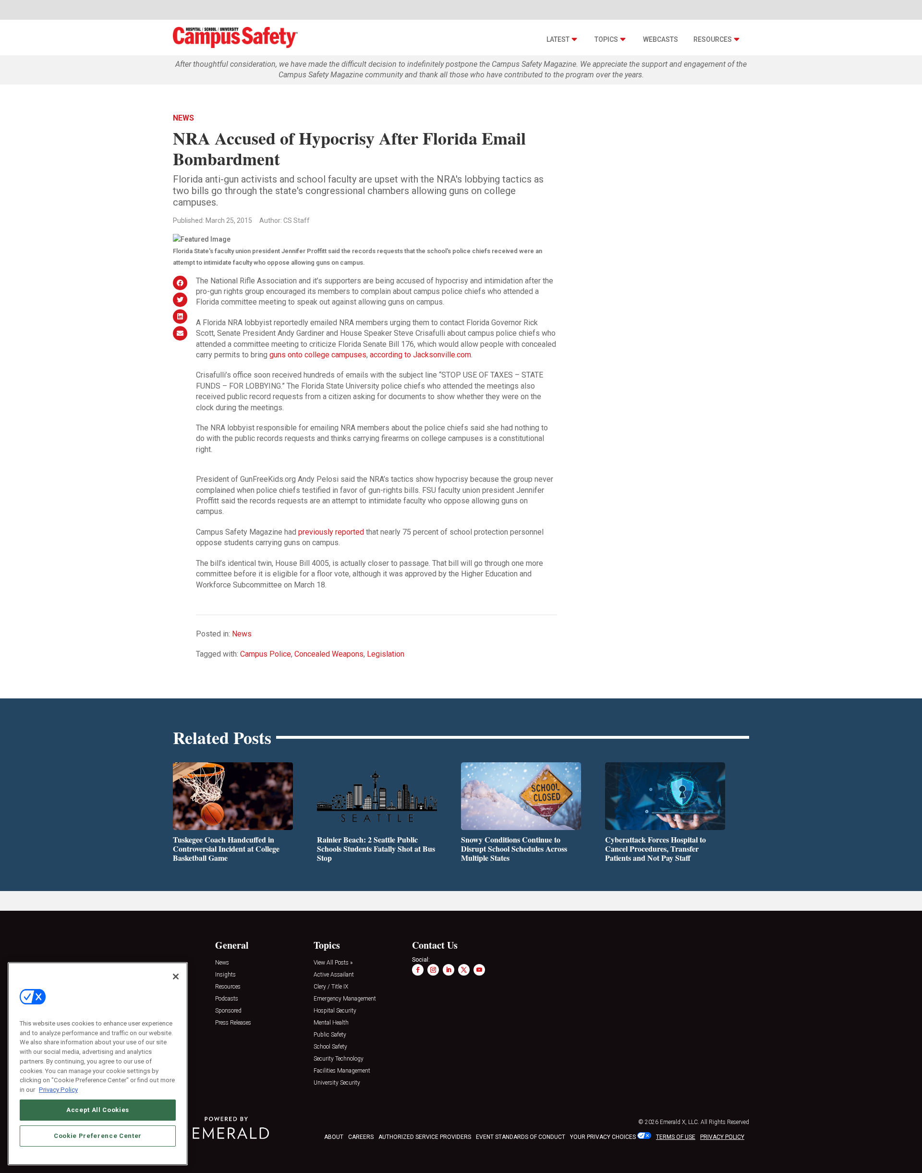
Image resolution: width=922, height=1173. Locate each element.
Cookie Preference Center (98, 1135)
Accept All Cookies (97, 1109)
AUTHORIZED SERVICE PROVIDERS (424, 1137)
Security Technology (339, 1059)
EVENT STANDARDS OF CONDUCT (520, 1137)
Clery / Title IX (331, 987)
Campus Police (265, 654)
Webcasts (660, 39)
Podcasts (226, 999)
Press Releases (233, 1023)
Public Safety (330, 1035)
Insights (225, 975)
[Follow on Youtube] (479, 970)
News (183, 117)
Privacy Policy (58, 1089)
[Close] (175, 976)
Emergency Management (345, 999)
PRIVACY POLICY (722, 1137)
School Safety (330, 1047)
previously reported (331, 532)
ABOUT (333, 1137)
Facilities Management (342, 1071)
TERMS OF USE (675, 1137)
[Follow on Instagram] (433, 970)
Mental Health (331, 1023)
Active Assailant (334, 975)
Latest (558, 39)
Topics (606, 39)
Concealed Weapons (329, 654)
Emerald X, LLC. (679, 1122)
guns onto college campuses (317, 354)
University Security (337, 1083)
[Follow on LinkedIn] (448, 970)
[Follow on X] (464, 970)
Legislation (385, 654)
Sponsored (228, 1011)
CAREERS (361, 1137)
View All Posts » (333, 963)
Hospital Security (335, 1011)
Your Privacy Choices (603, 1137)
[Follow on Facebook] (418, 970)
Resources (712, 39)
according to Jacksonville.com (420, 354)
